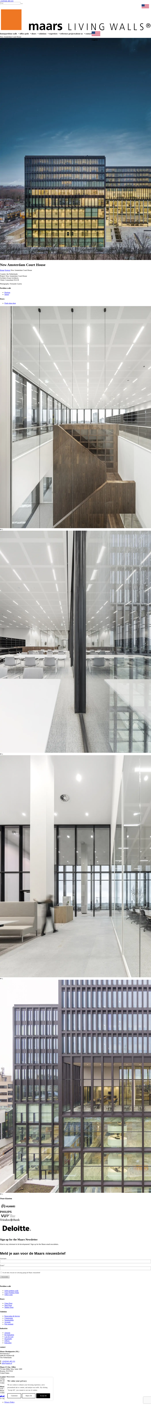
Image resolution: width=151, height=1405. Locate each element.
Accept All (43, 1396)
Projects (7, 270)
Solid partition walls (11, 1291)
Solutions (42, 34)
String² (6, 294)
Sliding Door (8, 1307)
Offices (7, 1341)
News (121, 6)
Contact (88, 34)
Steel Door (8, 1305)
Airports (7, 1333)
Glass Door (8, 1303)
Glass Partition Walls (11, 1293)
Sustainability (9, 1320)
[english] (145, 6)
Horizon (7, 292)
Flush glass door (10, 303)
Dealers (102, 6)
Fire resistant (8, 1324)
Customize (14, 1396)
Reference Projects (68, 34)
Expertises (53, 34)
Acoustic (7, 1322)
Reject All (29, 1396)
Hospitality (8, 1339)
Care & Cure (8, 1337)
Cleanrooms (8, 1318)
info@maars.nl (7, 1363)
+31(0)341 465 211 (8, 1361)
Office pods (24, 34)
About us (79, 34)
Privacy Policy (9, 1402)
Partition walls (11, 34)
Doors (34, 34)
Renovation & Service (132, 6)
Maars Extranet (112, 6)
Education (7, 1343)
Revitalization (9, 1335)
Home (2, 34)
